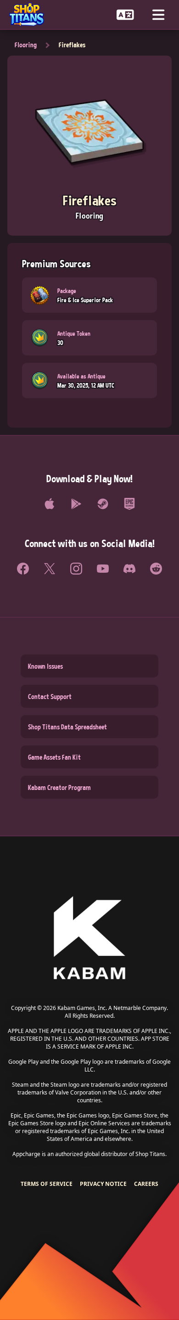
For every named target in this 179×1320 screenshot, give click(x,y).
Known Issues (45, 666)
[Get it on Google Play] (76, 503)
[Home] (30, 14)
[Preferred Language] (125, 14)
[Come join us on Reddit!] (156, 568)
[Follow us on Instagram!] (76, 568)
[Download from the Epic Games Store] (129, 503)
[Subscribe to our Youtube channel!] (102, 568)
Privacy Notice (103, 1184)
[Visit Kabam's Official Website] (89, 938)
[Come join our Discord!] (129, 568)
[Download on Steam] (102, 503)
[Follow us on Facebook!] (22, 568)
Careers (146, 1184)
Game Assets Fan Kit (54, 757)
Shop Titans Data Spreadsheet (67, 726)
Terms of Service (47, 1184)
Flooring (26, 44)
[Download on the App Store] (49, 503)
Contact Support (50, 696)
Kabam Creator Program (59, 787)
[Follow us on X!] (49, 568)
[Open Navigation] (158, 14)
